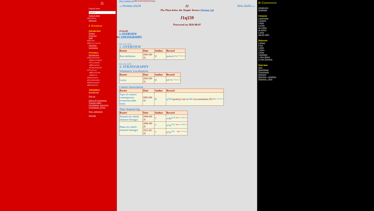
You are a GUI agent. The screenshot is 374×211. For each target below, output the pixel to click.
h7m (168, 125)
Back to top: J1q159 (125, 44)
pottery (170, 56)
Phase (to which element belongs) (129, 128)
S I (95, 43)
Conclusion (93, 48)
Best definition (127, 56)
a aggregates (263, 18)
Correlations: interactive (99, 105)
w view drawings (265, 59)
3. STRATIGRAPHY (130, 36)
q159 (169, 99)
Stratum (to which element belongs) (129, 118)
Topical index (94, 16)
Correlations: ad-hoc (97, 108)
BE (96, 73)
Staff (91, 38)
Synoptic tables (95, 103)
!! (155, 118)
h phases (261, 43)
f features (262, 21)
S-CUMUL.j (183, 117)
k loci (260, 45)
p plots (261, 48)
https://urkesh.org (126, 1)
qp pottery (262, 30)
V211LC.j (184, 131)
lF (156, 56)
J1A (173, 117)
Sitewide (92, 116)
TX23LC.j (182, 56)
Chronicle (93, 45)
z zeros (261, 32)
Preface (92, 33)
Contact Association (131, 87)
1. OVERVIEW (128, 33)
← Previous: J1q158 (130, 5)
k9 (167, 80)
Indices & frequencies (98, 100)
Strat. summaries (96, 112)
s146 (168, 118)
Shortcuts (92, 20)
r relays (261, 50)
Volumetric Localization (133, 71)
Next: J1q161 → (246, 5)
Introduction (94, 55)
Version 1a (207, 10)
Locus (123, 80)
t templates (262, 55)
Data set (92, 96)
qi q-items (262, 28)
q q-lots (261, 25)
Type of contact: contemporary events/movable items (128, 99)
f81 (191, 99)
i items (261, 23)
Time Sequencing (129, 109)
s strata (261, 52)
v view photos (264, 57)
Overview (93, 36)
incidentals (262, 10)
